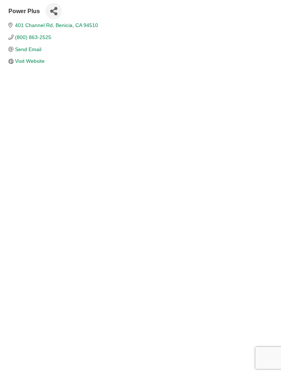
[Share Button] (53, 11)
